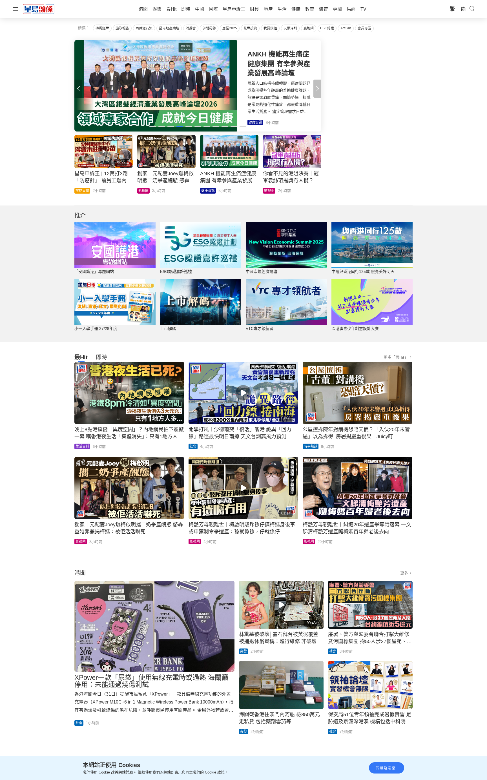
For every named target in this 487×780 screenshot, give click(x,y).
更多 (404, 573)
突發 (243, 651)
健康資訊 (208, 190)
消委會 (191, 28)
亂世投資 (250, 28)
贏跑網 (309, 28)
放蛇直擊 (82, 190)
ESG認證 (327, 28)
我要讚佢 (270, 28)
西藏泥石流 (144, 28)
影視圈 (143, 190)
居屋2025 (229, 28)
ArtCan (345, 28)
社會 (193, 446)
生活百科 (82, 446)
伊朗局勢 (209, 28)
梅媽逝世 (102, 28)
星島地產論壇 (169, 28)
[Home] (38, 9)
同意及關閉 (385, 768)
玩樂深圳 (290, 28)
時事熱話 (310, 446)
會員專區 (364, 28)
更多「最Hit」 (396, 357)
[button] (317, 89)
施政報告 (122, 28)
